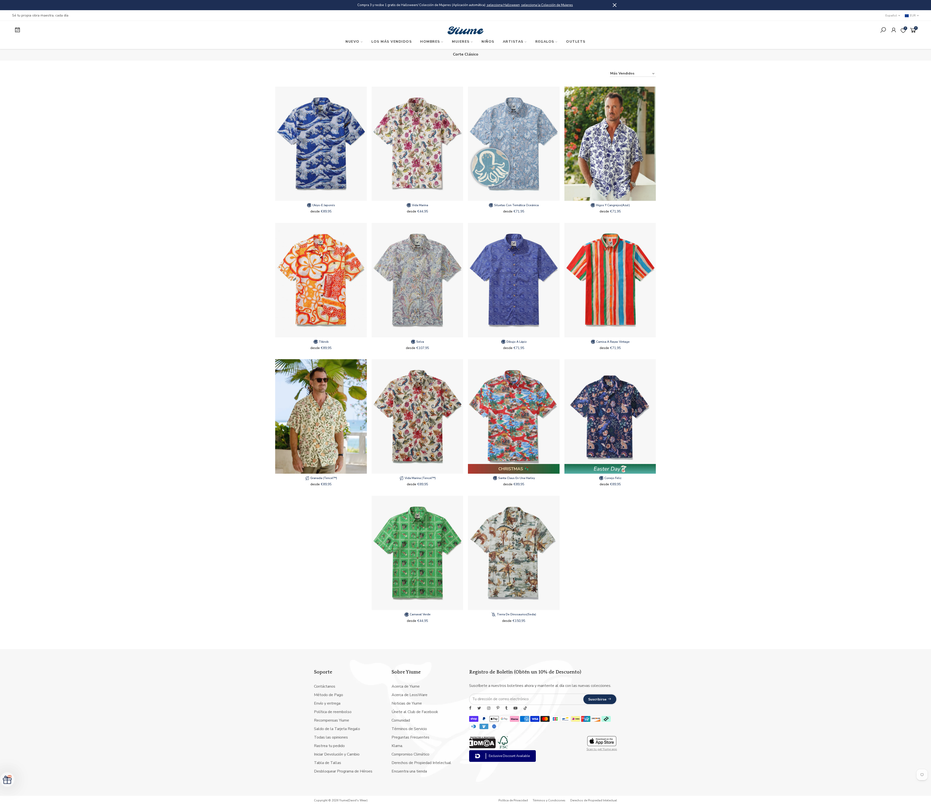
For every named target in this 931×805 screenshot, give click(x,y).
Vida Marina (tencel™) (420, 478)
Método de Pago (328, 695)
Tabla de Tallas (327, 762)
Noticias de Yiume (407, 703)
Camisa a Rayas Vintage (612, 342)
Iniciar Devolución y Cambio (337, 754)
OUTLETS (576, 41)
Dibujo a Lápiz (516, 342)
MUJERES (461, 41)
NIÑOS (488, 41)
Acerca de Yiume (406, 686)
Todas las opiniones (331, 737)
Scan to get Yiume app (601, 749)
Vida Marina (419, 205)
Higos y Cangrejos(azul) (612, 205)
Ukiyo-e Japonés (323, 205)
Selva (420, 342)
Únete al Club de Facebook (415, 712)
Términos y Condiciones (549, 800)
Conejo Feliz (612, 478)
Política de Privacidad (513, 800)
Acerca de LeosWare (409, 695)
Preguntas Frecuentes (410, 737)
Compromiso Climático (410, 754)
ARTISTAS (513, 41)
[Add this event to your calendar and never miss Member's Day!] (122, 31)
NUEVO (352, 41)
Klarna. (397, 745)
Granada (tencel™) (323, 478)
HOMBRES (430, 41)
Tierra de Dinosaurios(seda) (516, 614)
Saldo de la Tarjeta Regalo (337, 729)
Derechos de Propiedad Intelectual (421, 762)
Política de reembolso (333, 712)
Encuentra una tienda (409, 771)
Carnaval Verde (420, 614)
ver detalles (513, 5)
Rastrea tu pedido (329, 745)
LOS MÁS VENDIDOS (391, 41)
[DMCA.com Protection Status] (482, 747)
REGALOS (544, 41)
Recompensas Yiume (331, 720)
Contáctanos (324, 686)
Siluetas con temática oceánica (516, 205)
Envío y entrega (327, 703)
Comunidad (401, 720)
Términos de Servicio (409, 729)
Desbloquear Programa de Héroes (343, 771)
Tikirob (323, 342)
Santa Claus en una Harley (516, 478)
